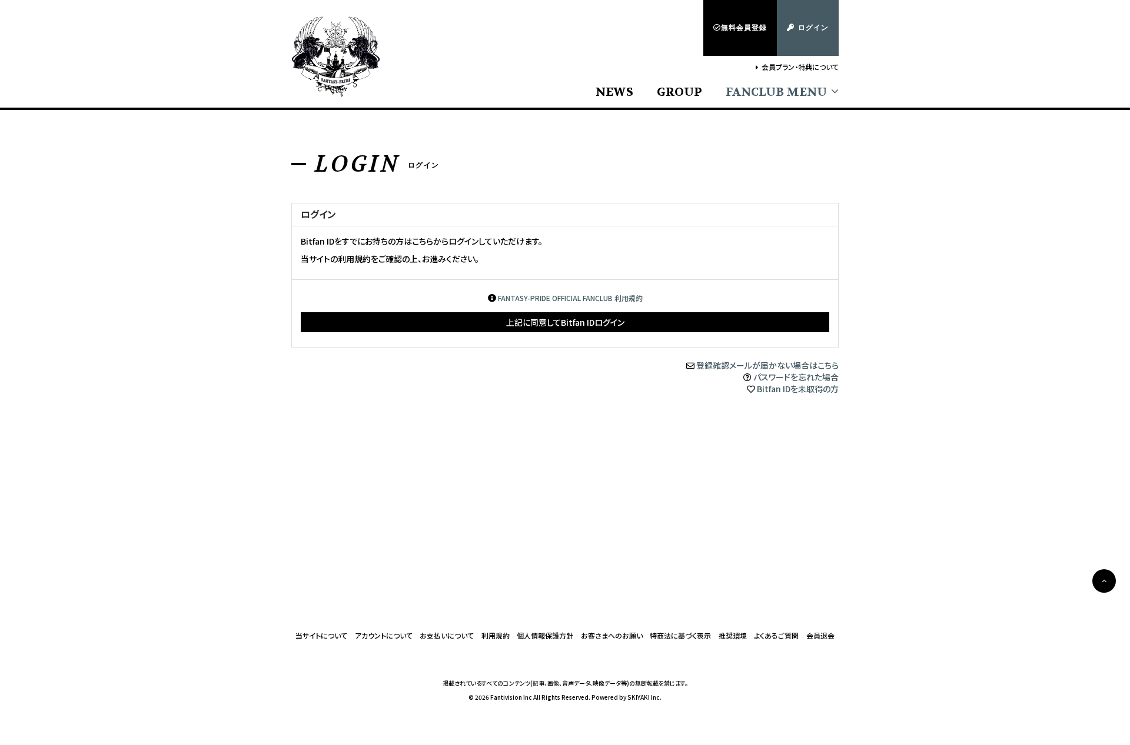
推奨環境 (733, 635)
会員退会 (820, 635)
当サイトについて (321, 635)
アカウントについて (384, 635)
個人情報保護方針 (545, 635)
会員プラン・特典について (800, 67)
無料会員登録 (744, 27)
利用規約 (495, 635)
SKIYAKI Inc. (644, 697)
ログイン (813, 27)
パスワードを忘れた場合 (796, 377)
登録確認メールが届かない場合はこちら (767, 365)
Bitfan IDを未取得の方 (798, 389)
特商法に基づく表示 (680, 635)
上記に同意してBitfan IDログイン (565, 322)
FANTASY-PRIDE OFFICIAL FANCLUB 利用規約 (570, 298)
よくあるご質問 (776, 635)
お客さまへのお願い (612, 635)
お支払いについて (447, 635)
